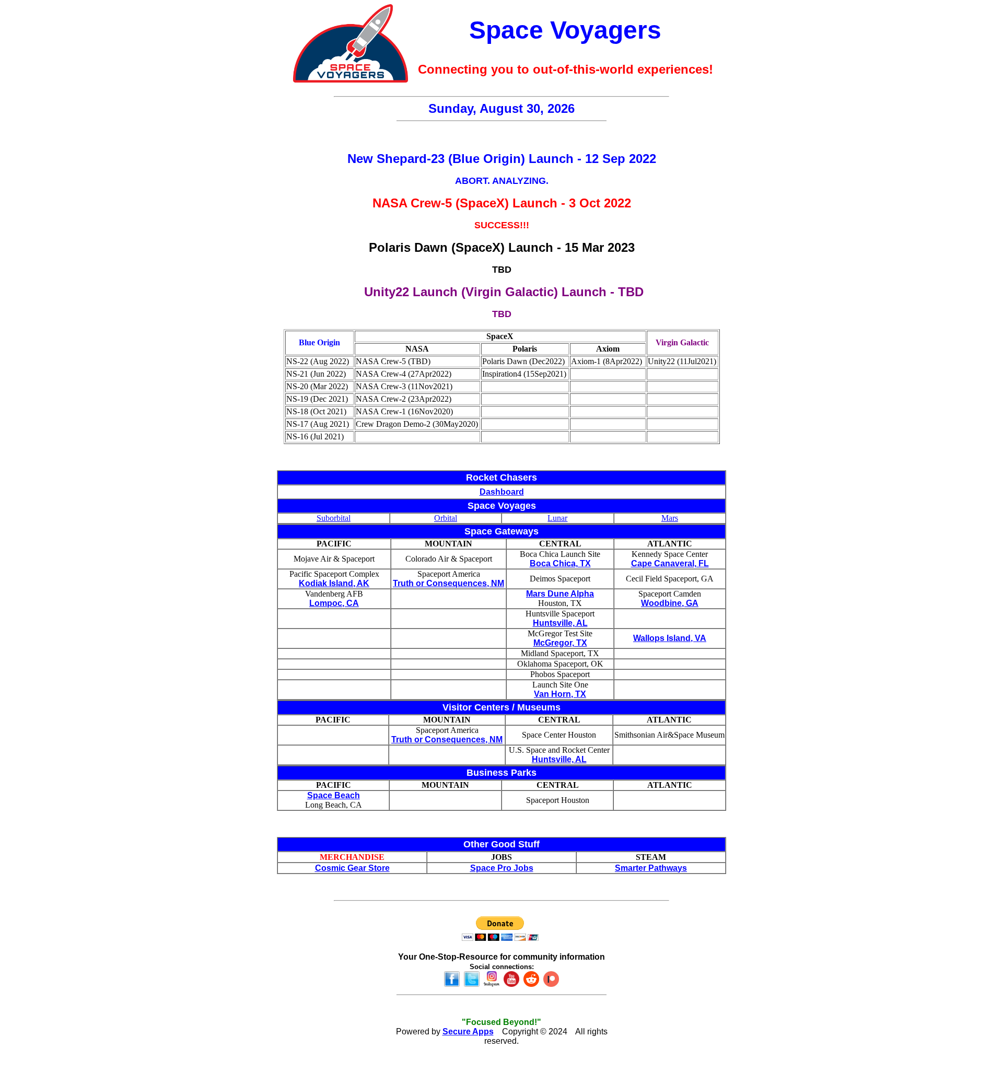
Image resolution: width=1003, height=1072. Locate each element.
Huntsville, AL (560, 623)
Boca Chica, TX (560, 563)
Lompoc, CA (334, 603)
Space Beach (333, 795)
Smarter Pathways (651, 868)
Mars (669, 518)
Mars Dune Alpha (560, 593)
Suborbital (334, 518)
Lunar (557, 518)
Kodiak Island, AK (334, 583)
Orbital (445, 518)
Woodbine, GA (669, 603)
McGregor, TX (560, 642)
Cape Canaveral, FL (670, 563)
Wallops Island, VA (669, 638)
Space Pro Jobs (501, 868)
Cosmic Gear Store (352, 868)
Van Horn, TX (560, 694)
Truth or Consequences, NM (448, 583)
